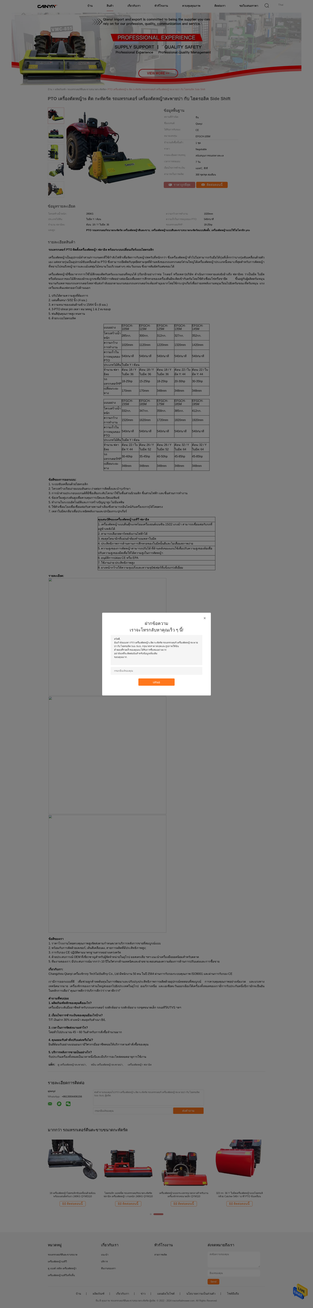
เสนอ (156, 682)
